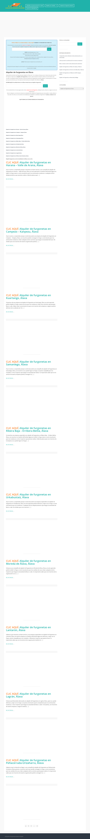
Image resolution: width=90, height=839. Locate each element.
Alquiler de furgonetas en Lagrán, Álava (14, 153)
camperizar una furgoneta (26, 45)
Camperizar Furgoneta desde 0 (66, 5)
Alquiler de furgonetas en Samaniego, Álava (14, 138)
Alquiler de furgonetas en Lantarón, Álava (14, 150)
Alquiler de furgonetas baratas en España (14, 836)
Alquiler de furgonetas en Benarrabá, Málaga (68, 77)
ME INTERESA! (10, 179)
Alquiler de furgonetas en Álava (34, 58)
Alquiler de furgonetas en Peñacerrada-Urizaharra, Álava (17, 155)
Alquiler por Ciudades (50, 5)
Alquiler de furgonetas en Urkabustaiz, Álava (15, 144)
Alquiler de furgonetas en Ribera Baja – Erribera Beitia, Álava (18, 141)
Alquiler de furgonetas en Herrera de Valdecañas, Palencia (71, 69)
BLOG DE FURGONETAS (32, 8)
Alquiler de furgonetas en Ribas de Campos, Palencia (70, 66)
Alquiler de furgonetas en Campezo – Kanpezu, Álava (16, 132)
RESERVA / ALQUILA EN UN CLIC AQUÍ (35, 5)
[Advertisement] (45, 24)
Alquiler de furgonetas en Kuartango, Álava (14, 135)
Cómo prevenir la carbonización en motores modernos (70, 60)
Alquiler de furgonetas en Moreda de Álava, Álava (15, 147)
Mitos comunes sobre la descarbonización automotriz (70, 63)
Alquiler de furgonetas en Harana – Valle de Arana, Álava (17, 129)
